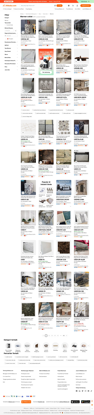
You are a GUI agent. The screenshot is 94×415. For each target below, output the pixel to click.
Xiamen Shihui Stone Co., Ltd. (80, 103)
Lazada (47, 408)
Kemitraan (78, 384)
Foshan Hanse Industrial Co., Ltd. (46, 44)
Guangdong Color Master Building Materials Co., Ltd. (28, 234)
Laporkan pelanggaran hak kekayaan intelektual (64, 385)
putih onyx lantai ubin (41, 113)
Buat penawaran (43, 376)
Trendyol (63, 408)
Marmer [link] (52, 13)
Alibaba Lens (11, 401)
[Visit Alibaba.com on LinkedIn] (79, 391)
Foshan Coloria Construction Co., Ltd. (28, 104)
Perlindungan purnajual (26, 382)
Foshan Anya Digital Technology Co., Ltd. (46, 175)
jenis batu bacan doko (82, 360)
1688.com (32, 408)
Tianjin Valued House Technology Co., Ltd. (81, 329)
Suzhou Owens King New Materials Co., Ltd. (46, 327)
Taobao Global (53, 408)
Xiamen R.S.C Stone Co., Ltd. (45, 267)
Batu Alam (45, 13)
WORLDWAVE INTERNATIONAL (81, 235)
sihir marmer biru (63, 356)
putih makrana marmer (54, 113)
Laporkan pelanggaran (63, 389)
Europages (68, 408)
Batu (40, 13)
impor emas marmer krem (39, 360)
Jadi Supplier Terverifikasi (81, 382)
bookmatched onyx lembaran (40, 110)
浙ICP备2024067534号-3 (84, 412)
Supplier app (41, 401)
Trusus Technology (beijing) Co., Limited (46, 142)
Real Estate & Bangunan (31, 13)
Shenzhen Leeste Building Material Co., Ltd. (63, 172)
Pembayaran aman (25, 373)
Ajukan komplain (61, 379)
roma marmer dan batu (27, 113)
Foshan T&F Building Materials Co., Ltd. (81, 144)
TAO (58, 408)
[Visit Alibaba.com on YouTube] (88, 391)
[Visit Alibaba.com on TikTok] (91, 391)
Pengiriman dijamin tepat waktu (28, 379)
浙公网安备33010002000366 (71, 412)
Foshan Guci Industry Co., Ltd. (63, 264)
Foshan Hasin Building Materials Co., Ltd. (63, 103)
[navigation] (11, 175)
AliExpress (26, 408)
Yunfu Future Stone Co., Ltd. (27, 204)
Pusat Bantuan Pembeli (63, 373)
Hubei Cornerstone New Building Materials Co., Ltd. (81, 173)
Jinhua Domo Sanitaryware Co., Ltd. (63, 71)
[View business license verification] (60, 413)
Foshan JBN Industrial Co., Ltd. (28, 73)
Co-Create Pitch (6, 376)
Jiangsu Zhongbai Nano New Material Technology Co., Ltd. (81, 71)
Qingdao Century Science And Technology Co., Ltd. (63, 142)
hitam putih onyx (67, 113)
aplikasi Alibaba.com (64, 401)
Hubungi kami (61, 376)
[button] (55, 5)
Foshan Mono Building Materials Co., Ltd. (81, 266)
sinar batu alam (22, 363)
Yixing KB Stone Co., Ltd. (26, 327)
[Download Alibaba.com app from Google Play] (86, 401)
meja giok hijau (71, 360)
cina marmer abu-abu (10, 360)
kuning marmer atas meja (25, 360)
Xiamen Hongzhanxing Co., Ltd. (63, 324)
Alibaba (22, 13)
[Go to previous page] (43, 335)
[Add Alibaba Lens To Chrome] (26, 401)
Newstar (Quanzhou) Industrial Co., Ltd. (81, 202)
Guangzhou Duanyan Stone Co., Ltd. (28, 44)
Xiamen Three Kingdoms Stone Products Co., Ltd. (81, 297)
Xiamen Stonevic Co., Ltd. (44, 101)
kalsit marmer (9, 356)
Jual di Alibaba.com (80, 373)
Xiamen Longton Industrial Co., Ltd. (63, 234)
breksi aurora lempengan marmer (57, 360)
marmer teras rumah (10, 363)
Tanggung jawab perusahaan (9, 379)
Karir (4, 382)
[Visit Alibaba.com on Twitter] (82, 391)
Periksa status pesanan (81, 379)
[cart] (73, 5)
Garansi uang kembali (26, 376)
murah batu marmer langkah (22, 356)
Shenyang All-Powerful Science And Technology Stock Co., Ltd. (63, 202)
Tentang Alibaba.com (8, 370)
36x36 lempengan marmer (37, 356)
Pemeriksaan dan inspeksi (27, 384)
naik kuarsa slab (70, 110)
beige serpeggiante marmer (80, 113)
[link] (92, 401)
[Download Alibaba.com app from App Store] (75, 401)
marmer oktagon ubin (27, 116)
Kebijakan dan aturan (26, 387)
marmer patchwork (52, 356)
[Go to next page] (66, 335)
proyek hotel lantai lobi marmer (56, 110)
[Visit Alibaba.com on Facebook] (77, 391)
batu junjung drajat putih (35, 363)
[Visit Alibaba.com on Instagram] (85, 391)
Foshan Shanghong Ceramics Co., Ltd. (81, 44)
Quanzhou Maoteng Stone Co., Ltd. (28, 175)
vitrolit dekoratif (74, 356)
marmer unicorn (26, 110)
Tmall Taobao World (39, 408)
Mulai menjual (79, 376)
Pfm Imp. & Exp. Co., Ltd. (26, 297)
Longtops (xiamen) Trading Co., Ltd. (63, 294)
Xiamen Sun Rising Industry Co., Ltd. (63, 43)
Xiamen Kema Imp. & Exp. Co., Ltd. (46, 295)
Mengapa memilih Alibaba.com (10, 373)
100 (64, 335)
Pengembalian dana (62, 382)
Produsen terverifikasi (44, 373)
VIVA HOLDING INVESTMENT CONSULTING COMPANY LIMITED (28, 262)
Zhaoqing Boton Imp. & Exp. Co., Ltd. (46, 233)
